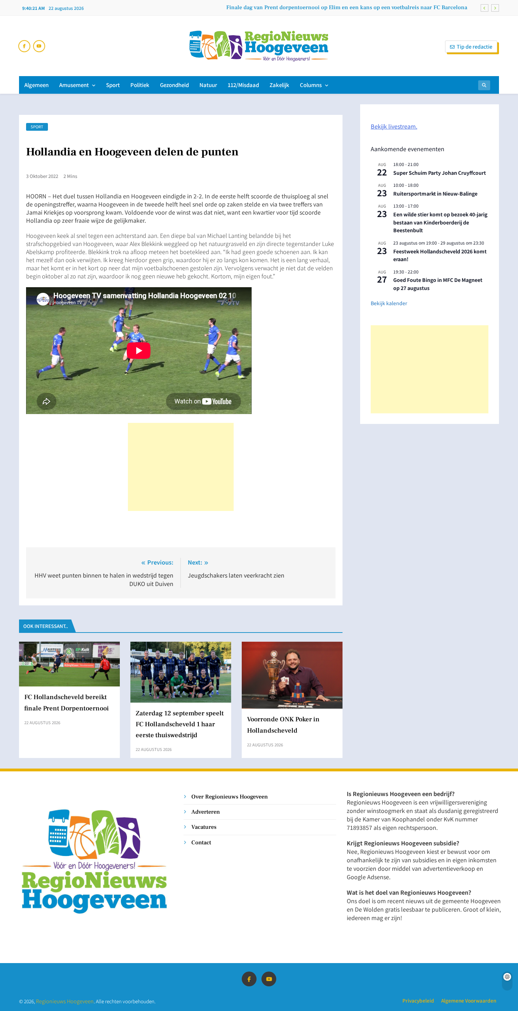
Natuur (208, 84)
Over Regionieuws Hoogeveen (229, 796)
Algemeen (36, 84)
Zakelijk (279, 84)
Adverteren (205, 811)
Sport (113, 84)
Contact (201, 842)
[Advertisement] (181, 467)
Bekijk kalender (389, 303)
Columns (311, 84)
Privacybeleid (418, 1000)
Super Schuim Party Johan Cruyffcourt (439, 172)
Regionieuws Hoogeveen (65, 1001)
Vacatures (203, 827)
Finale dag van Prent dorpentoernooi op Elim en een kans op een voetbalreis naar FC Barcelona (346, 7)
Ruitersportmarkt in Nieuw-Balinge (435, 193)
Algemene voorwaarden (468, 1000)
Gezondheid (174, 84)
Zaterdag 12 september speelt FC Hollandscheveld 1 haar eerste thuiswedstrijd (180, 724)
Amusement (74, 84)
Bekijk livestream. (394, 126)
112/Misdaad (243, 84)
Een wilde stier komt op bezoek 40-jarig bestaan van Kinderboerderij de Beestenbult (440, 222)
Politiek (139, 84)
